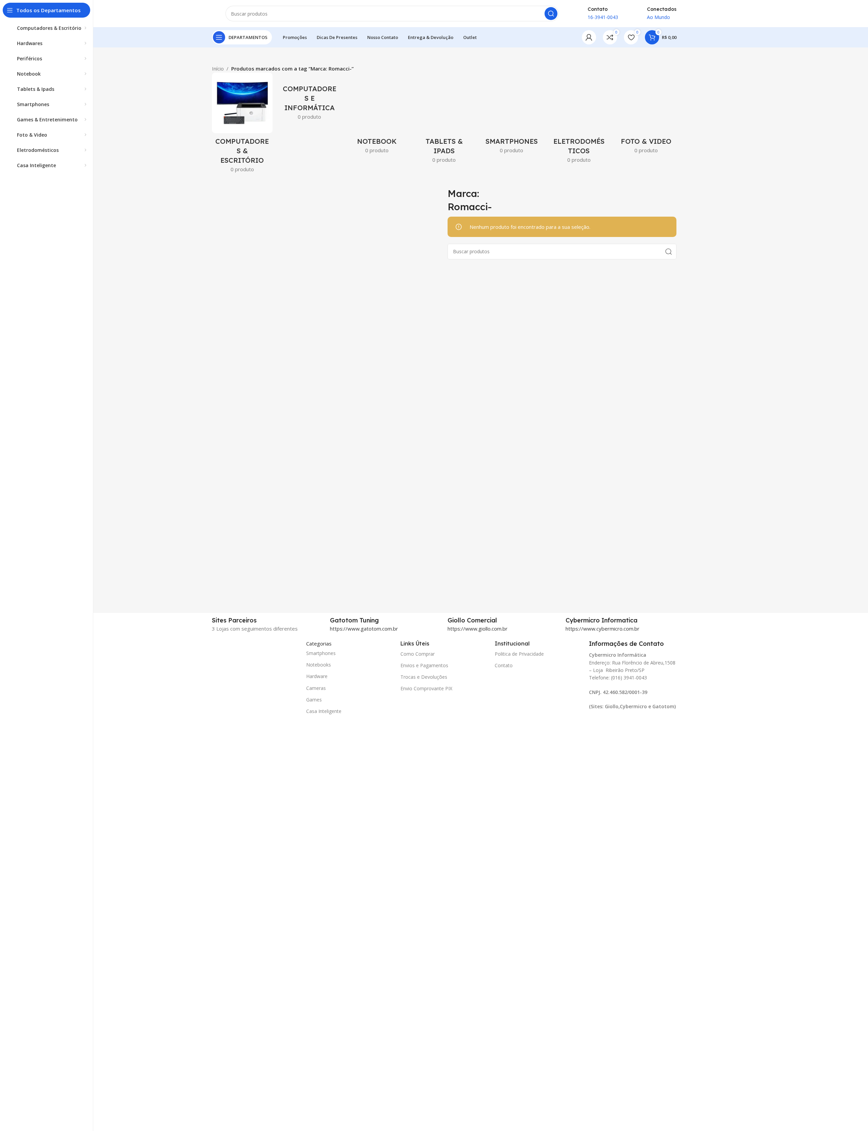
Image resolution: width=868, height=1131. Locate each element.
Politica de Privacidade (519, 654)
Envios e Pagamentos (424, 665)
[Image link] (246, 893)
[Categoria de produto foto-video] (646, 115)
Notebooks (318, 664)
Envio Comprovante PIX (426, 688)
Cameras (316, 688)
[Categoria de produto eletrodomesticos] (579, 120)
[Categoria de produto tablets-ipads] (444, 120)
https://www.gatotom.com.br (364, 628)
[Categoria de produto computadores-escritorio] (242, 125)
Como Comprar (417, 654)
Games (314, 699)
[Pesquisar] (551, 13)
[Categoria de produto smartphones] (511, 115)
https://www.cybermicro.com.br (602, 628)
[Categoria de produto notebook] (377, 115)
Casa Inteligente (323, 711)
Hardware (317, 676)
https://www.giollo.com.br (478, 628)
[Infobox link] (385, 620)
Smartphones (321, 653)
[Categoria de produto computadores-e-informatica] (309, 98)
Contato (504, 665)
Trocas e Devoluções (423, 677)
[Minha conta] (588, 37)
